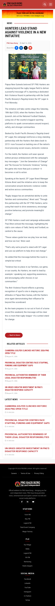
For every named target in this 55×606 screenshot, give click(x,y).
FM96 (27, 549)
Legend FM (27, 523)
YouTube (28, 587)
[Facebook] (22, 502)
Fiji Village (27, 545)
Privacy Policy (39, 473)
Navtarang (27, 562)
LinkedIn (27, 583)
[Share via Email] (30, 48)
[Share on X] (26, 48)
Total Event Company (27, 527)
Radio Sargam (27, 566)
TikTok (27, 600)
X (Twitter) (27, 596)
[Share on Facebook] (16, 48)
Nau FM (27, 519)
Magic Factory (27, 531)
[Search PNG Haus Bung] (44, 4)
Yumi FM (28, 515)
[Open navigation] (50, 4)
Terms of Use (25, 473)
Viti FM (27, 557)
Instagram (27, 592)
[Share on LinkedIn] (21, 48)
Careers (14, 473)
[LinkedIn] (27, 502)
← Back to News (14, 335)
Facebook (27, 579)
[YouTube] (33, 502)
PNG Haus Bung (12, 43)
